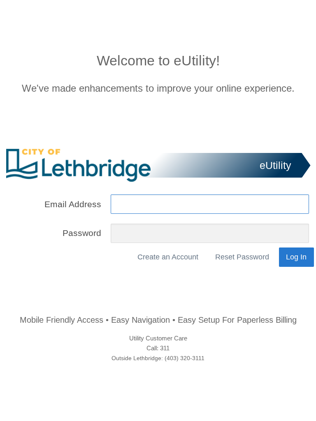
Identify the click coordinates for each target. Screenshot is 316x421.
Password (82, 233)
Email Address (72, 204)
